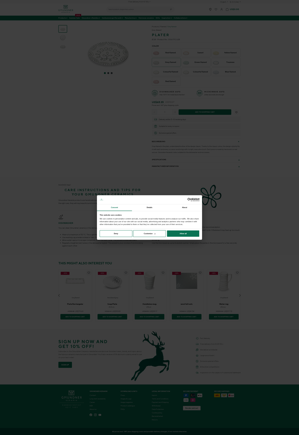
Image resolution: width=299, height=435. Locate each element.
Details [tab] (149, 207)
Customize (148, 234)
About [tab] (184, 207)
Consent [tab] (114, 207)
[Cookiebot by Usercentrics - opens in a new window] (189, 200)
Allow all (183, 234)
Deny (116, 234)
